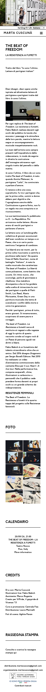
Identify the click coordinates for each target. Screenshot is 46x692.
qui (15, 652)
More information (23, 552)
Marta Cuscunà (18, 33)
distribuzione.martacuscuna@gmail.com (23, 665)
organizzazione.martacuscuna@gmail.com (23, 670)
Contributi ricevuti (23, 685)
